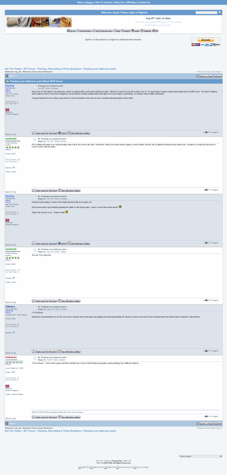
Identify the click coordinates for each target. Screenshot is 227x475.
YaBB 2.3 (127, 461)
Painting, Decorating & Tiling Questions (59, 68)
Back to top (10, 134)
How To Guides (103, 2)
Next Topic (216, 72)
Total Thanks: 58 (12, 324)
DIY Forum (29, 68)
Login (132, 12)
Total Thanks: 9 (11, 102)
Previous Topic (204, 72)
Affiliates (131, 2)
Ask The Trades (13, 68)
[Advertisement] (113, 57)
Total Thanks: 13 (12, 378)
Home (80, 2)
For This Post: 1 (11, 161)
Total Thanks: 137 (12, 160)
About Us (119, 2)
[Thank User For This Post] (44, 134)
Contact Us (144, 2)
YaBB (98, 463)
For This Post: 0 (11, 104)
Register (143, 12)
